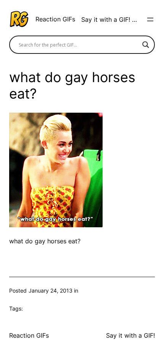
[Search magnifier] (145, 44)
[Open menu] (150, 19)
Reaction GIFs (55, 19)
